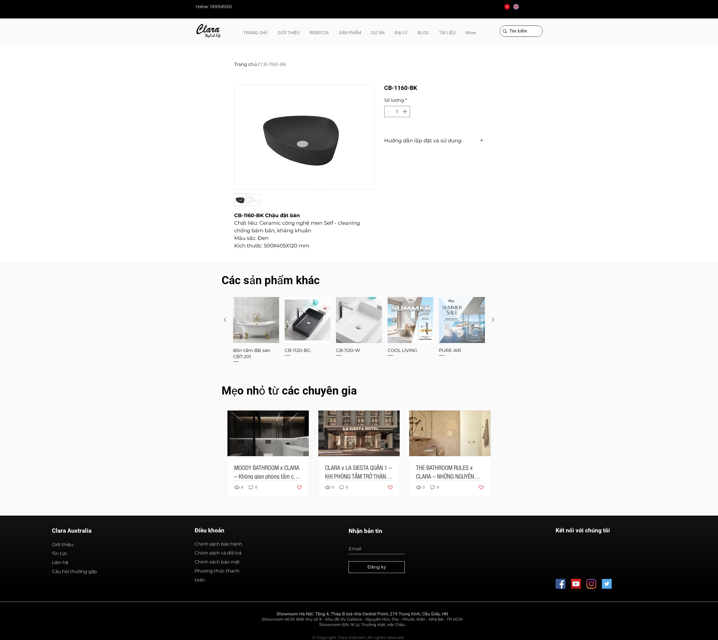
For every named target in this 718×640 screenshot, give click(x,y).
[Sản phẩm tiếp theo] (493, 319)
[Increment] (405, 111)
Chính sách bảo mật (217, 562)
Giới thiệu (62, 544)
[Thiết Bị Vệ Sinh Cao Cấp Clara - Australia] (576, 584)
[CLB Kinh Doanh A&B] (607, 584)
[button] (447, 30)
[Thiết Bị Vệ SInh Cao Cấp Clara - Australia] (560, 584)
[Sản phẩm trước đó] (225, 319)
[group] (359, 330)
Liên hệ (60, 562)
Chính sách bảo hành (218, 544)
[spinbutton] (397, 111)
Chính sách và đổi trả (218, 553)
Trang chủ (245, 64)
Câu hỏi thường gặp (74, 571)
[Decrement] (389, 111)
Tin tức (59, 553)
